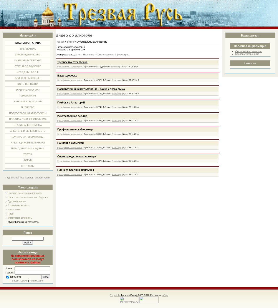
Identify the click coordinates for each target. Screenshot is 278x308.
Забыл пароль (20, 280)
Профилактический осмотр (75, 129)
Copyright (115, 295)
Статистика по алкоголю (248, 51)
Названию (88, 54)
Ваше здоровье (67, 75)
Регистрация (36, 280)
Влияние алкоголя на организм (25, 193)
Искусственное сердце (72, 116)
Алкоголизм (14, 209)
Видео (70, 41)
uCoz (165, 295)
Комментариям (104, 54)
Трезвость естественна (72, 62)
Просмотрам (122, 54)
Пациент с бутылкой (70, 143)
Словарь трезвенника (247, 54)
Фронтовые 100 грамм (20, 217)
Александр (115, 67)
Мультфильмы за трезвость (23, 222)
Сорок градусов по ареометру (76, 156)
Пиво (10, 213)
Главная (60, 41)
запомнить (16, 276)
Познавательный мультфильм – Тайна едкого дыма (91, 89)
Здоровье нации (17, 201)
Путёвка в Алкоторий (71, 102)
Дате (77, 54)
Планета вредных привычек (75, 169)
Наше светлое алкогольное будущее (28, 197)
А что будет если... (18, 205)
